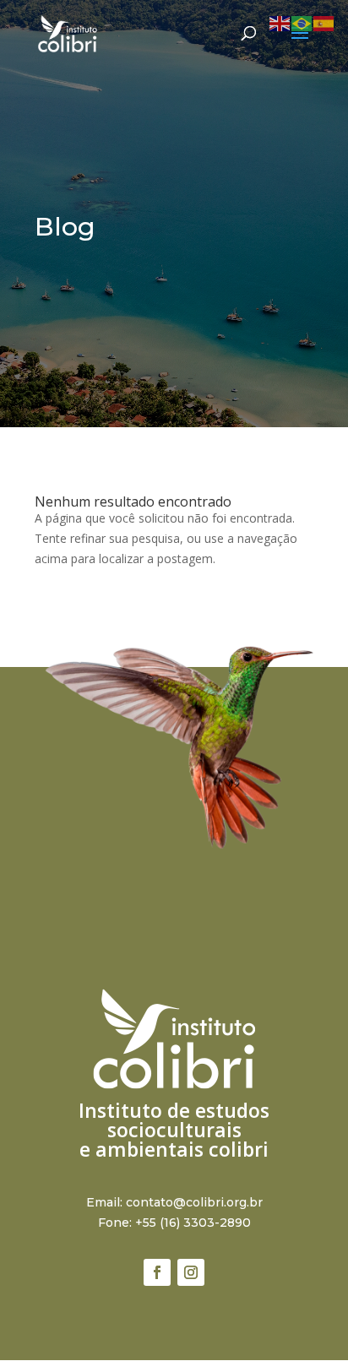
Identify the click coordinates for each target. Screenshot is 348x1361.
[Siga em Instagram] (190, 1272)
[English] (280, 22)
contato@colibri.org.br (194, 1202)
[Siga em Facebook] (157, 1272)
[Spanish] (324, 22)
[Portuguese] (302, 22)
